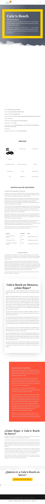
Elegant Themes (19, 497)
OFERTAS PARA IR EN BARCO (22, 479)
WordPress (32, 497)
